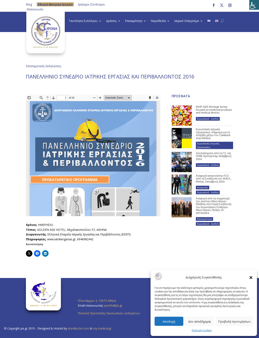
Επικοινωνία (35, 9)
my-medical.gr (102, 328)
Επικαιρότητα (133, 21)
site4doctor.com (78, 328)
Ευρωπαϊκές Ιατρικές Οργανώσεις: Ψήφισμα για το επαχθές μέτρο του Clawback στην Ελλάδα (213, 134)
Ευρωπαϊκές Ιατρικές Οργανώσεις (208, 145)
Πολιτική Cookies (202, 330)
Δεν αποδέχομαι (199, 321)
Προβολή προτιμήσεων (234, 321)
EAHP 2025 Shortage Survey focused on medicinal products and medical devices (214, 109)
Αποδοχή (169, 321)
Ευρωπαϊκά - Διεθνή (208, 118)
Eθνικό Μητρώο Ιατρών (55, 4)
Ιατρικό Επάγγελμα (186, 21)
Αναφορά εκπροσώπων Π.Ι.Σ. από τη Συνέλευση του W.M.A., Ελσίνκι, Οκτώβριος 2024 (213, 178)
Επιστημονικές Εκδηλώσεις (43, 66)
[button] (251, 277)
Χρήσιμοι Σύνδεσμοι (91, 4)
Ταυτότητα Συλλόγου (83, 21)
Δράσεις (111, 21)
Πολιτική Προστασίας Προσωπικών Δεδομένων (109, 313)
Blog (29, 4)
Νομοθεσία (158, 21)
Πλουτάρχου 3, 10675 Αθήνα (97, 301)
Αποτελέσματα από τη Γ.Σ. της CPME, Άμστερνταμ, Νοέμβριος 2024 (213, 156)
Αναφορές (202, 187)
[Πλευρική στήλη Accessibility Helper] (254, 5)
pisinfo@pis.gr (113, 305)
